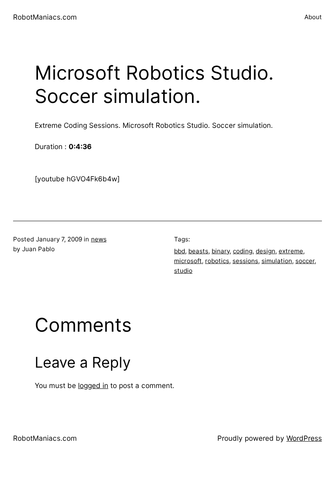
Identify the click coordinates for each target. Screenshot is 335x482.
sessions (245, 261)
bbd (179, 251)
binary (221, 251)
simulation (276, 261)
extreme (291, 251)
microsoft (188, 261)
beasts (198, 251)
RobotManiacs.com (45, 17)
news (99, 239)
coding (242, 251)
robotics (217, 261)
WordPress (304, 438)
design (265, 251)
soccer (305, 261)
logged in (93, 385)
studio (183, 270)
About (313, 17)
